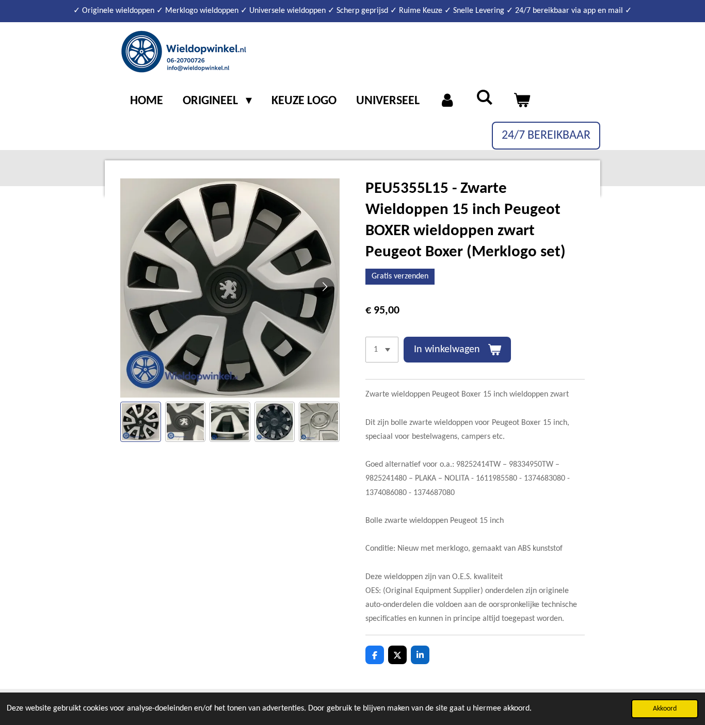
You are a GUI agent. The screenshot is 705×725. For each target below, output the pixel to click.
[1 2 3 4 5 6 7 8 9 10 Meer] (381, 349)
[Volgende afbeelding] (324, 287)
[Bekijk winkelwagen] (521, 101)
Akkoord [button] (665, 709)
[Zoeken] (484, 98)
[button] (140, 422)
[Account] (448, 101)
